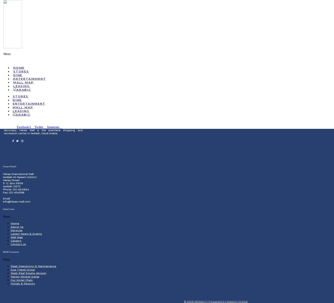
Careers (16, 240)
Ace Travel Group (23, 269)
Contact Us (18, 244)
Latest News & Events (26, 233)
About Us (17, 226)
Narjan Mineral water (25, 276)
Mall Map (17, 237)
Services (17, 230)
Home (15, 223)
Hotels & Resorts (23, 283)
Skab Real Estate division (28, 273)
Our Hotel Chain (22, 280)
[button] (167, 57)
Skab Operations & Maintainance (33, 266)
